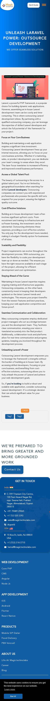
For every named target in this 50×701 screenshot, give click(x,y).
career (5, 665)
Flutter (5, 611)
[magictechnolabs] (7, 5)
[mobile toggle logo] (44, 4)
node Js (6, 584)
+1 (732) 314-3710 (16, 543)
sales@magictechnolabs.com (21, 520)
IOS (3, 601)
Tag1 (9, 416)
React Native (9, 616)
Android (6, 606)
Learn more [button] (9, 689)
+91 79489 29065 (15, 511)
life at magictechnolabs (15, 660)
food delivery (9, 638)
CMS (4, 574)
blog (4, 670)
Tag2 (19, 416)
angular (6, 579)
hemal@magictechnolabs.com (22, 547)
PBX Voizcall (8, 643)
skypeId (11, 525)
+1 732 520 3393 (15, 516)
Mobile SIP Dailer (11, 633)
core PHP (7, 569)
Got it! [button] (13, 696)
